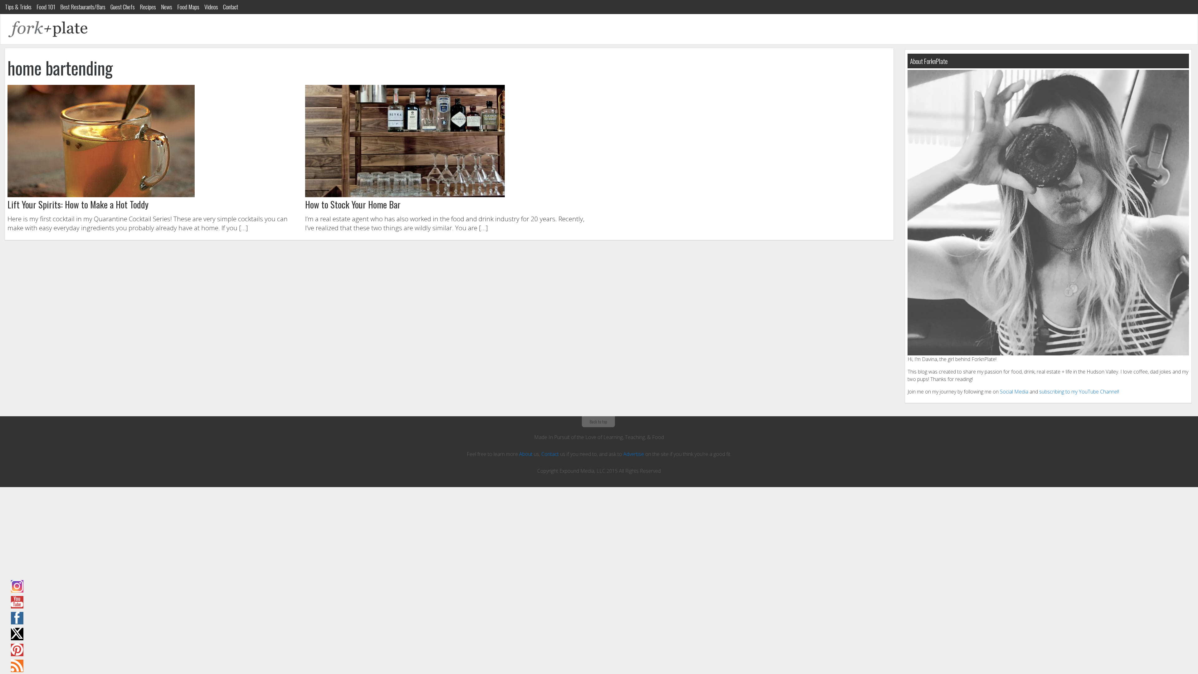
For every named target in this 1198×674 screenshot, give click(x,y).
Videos (211, 6)
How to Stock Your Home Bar (353, 204)
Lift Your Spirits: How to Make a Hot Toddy (78, 204)
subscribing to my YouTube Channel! (1079, 391)
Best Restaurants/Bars (82, 6)
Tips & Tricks (18, 6)
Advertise (633, 454)
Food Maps (188, 6)
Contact (230, 6)
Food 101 (46, 6)
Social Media (1014, 391)
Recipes (148, 6)
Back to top (598, 421)
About (526, 454)
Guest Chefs (122, 6)
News (166, 6)
